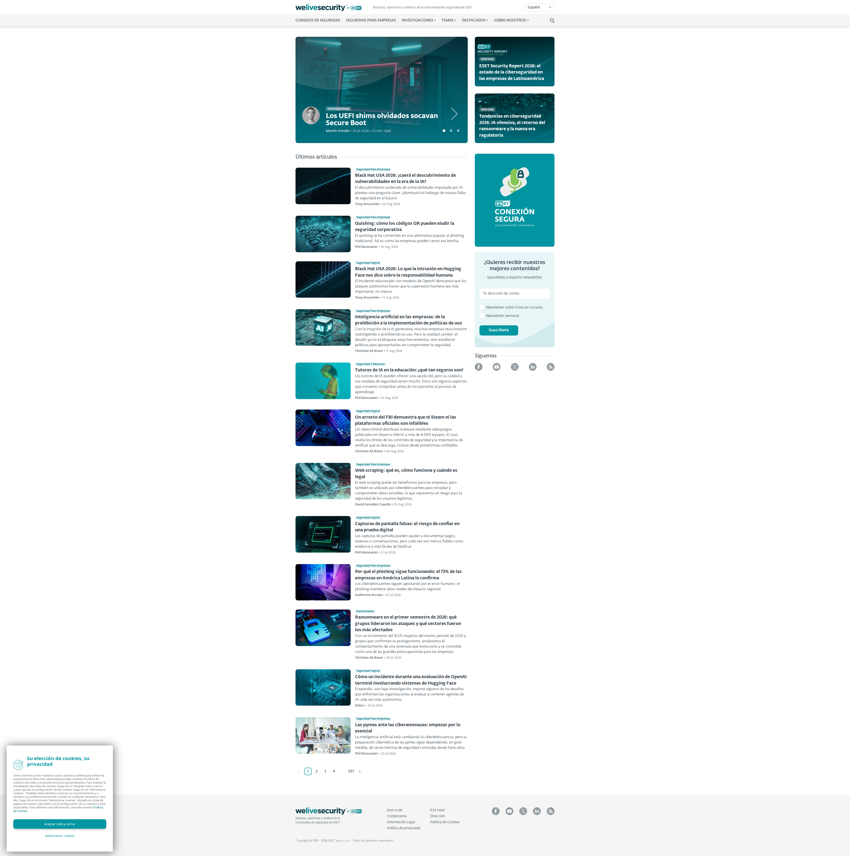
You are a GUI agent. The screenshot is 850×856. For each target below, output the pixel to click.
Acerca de (394, 810)
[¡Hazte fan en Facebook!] (479, 367)
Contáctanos (397, 816)
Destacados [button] (473, 20)
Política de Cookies (444, 822)
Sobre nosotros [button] (510, 20)
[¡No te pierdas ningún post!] (550, 367)
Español (534, 7)
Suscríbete (499, 330)
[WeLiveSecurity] (332, 7)
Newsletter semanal (502, 316)
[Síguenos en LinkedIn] (533, 367)
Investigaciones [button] (417, 20)
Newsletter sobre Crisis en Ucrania (514, 307)
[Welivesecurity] (329, 811)
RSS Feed (437, 810)
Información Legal (401, 822)
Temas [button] (448, 20)
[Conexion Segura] (514, 200)
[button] (455, 90)
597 (351, 771)
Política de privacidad (403, 828)
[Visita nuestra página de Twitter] (515, 367)
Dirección (437, 816)
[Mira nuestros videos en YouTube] (496, 367)
